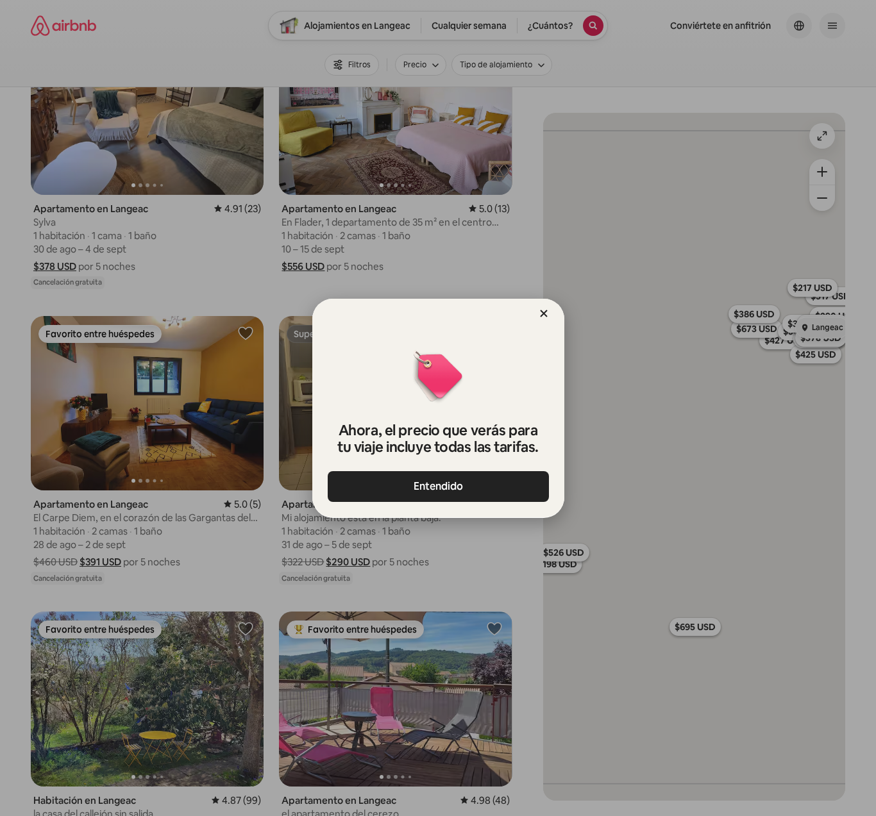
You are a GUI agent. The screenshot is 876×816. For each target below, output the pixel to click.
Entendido (438, 486)
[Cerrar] (544, 313)
